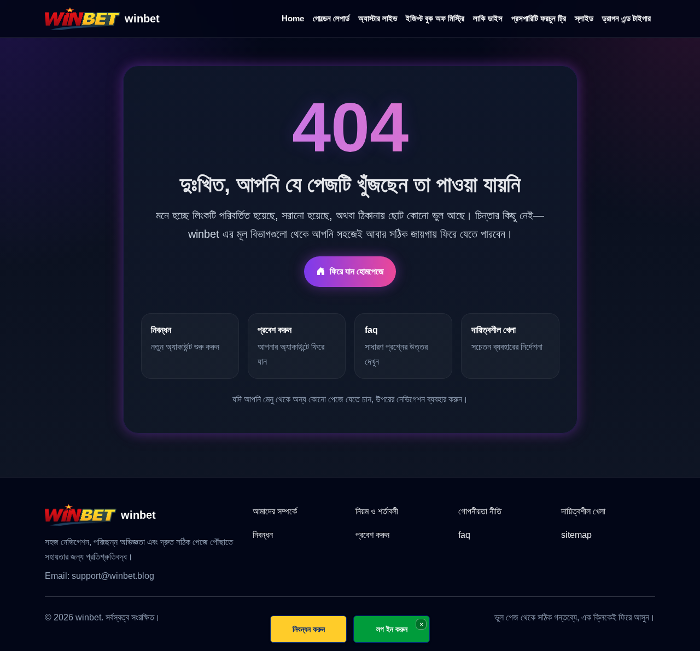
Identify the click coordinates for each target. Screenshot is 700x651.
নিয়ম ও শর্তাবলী (376, 511)
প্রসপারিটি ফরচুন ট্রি (538, 18)
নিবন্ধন (263, 534)
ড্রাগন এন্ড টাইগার (626, 18)
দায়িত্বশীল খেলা (583, 511)
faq (464, 534)
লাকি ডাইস (488, 18)
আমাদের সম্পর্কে (275, 511)
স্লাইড (584, 18)
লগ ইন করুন (391, 629)
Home (293, 18)
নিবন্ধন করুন (309, 629)
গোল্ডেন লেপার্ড (331, 18)
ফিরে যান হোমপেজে (357, 271)
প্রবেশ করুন (372, 534)
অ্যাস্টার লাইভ (377, 18)
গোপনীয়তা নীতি (479, 511)
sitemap (576, 534)
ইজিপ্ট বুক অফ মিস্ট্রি (435, 18)
